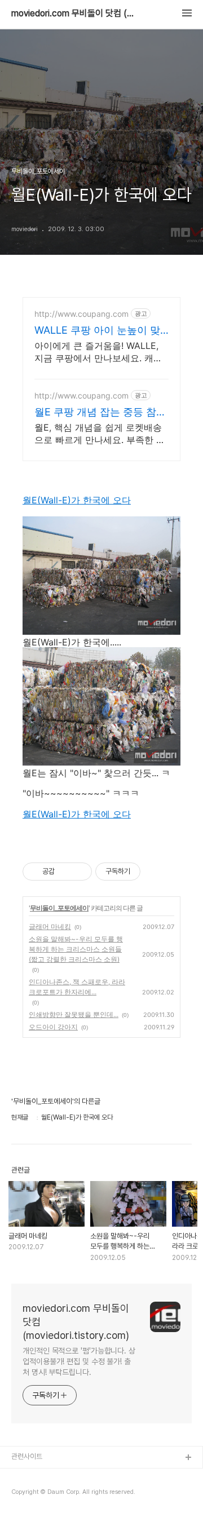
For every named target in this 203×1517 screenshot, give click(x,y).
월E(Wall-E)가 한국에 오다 (77, 500)
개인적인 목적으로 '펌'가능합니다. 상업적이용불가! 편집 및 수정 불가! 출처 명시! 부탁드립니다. (79, 1361)
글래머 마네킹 (50, 926)
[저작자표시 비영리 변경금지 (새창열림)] (155, 871)
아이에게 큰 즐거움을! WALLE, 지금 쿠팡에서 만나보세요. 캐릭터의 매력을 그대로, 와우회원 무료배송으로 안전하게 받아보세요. (101, 352)
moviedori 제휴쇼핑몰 (45, 1494)
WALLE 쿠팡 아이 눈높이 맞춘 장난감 (97, 330)
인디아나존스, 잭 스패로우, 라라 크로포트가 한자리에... (77, 987)
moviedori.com (37, 1476)
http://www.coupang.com (81, 314)
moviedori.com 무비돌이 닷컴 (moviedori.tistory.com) (73, 13)
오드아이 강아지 (53, 1027)
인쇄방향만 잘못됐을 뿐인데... (73, 1014)
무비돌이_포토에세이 (59, 908)
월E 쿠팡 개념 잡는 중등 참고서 (100, 412)
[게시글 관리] (79, 871)
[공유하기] (65, 871)
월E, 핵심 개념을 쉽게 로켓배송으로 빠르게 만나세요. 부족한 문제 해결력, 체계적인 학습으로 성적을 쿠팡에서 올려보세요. (99, 434)
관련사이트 (26, 1456)
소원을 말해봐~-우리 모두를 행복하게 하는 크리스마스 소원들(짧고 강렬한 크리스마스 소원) (76, 949)
